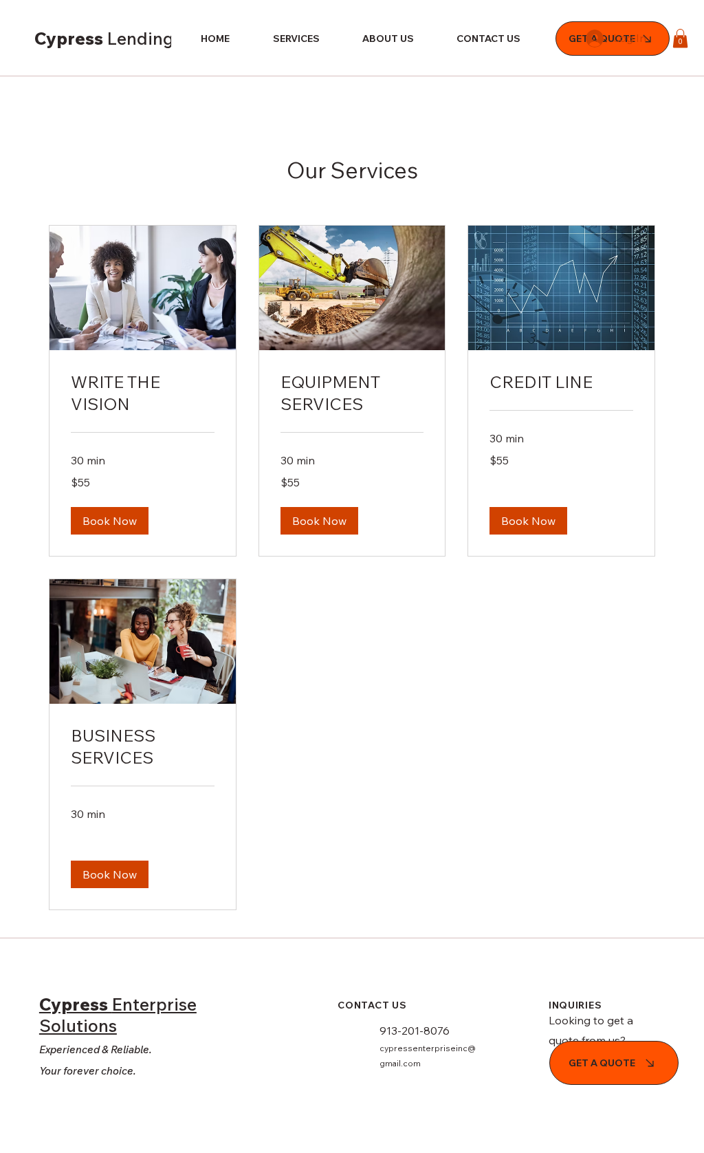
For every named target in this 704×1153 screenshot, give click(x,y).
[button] (680, 38)
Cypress (145, 38)
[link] (142, 393)
